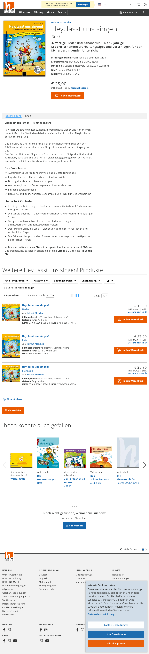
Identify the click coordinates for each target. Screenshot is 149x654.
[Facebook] (4, 629)
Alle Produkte (130, 12)
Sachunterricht (47, 589)
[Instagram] (9, 629)
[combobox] (115, 4)
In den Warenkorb (70, 95)
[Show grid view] (72, 295)
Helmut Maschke (61, 22)
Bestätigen (83, 4)
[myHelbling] (145, 5)
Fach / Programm (15, 280)
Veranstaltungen (121, 578)
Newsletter (118, 574)
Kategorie (39, 280)
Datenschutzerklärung (101, 614)
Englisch (43, 578)
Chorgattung (89, 280)
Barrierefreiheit (10, 611)
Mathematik (45, 582)
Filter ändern (14, 399)
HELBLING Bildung (11, 578)
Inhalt (27, 115)
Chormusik (81, 578)
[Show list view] (77, 295)
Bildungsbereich (63, 280)
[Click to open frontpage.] (9, 7)
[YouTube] (15, 640)
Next (144, 464)
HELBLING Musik (10, 582)
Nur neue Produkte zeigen (21, 287)
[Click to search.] (143, 12)
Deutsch (43, 574)
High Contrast (132, 549)
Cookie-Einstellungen (116, 625)
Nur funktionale (116, 634)
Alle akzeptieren (116, 643)
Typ (107, 280)
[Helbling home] (9, 556)
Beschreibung (14, 115)
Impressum (8, 614)
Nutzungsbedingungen (14, 585)
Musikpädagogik (47, 585)
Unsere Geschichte (12, 574)
